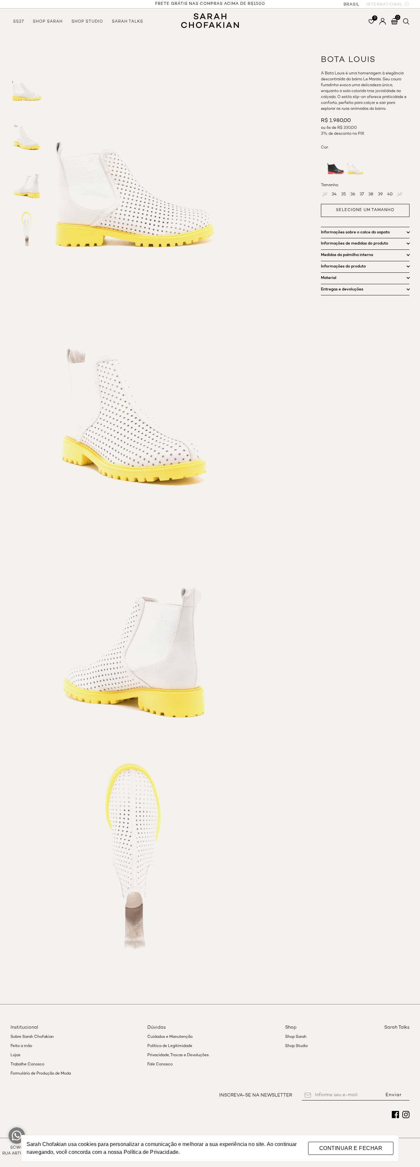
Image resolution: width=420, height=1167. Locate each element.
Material (328, 278)
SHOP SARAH (48, 21)
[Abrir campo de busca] (406, 21)
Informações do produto (343, 266)
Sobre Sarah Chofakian (32, 1037)
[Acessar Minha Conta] (382, 21)
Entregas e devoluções (342, 289)
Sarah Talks (397, 1027)
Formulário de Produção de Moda (40, 1074)
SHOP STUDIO (87, 21)
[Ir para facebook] (395, 1114)
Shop (291, 1027)
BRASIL (352, 4)
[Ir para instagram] (406, 1114)
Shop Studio (296, 1046)
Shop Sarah (295, 1037)
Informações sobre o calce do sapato (355, 232)
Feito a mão (21, 1046)
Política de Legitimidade (169, 1046)
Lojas (15, 1055)
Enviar (394, 1095)
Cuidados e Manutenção (170, 1037)
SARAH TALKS (127, 21)
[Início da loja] (210, 17)
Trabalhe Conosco (27, 1064)
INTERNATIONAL (384, 4)
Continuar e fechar (350, 1148)
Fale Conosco (160, 1064)
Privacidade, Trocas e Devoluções (178, 1055)
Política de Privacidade (151, 1152)
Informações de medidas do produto (354, 243)
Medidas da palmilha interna (347, 255)
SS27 (18, 21)
